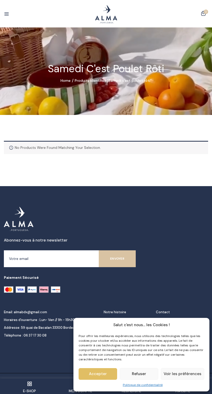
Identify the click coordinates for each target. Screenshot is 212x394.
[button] (203, 14)
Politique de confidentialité (143, 385)
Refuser (139, 373)
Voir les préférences (182, 373)
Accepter (98, 373)
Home (65, 80)
